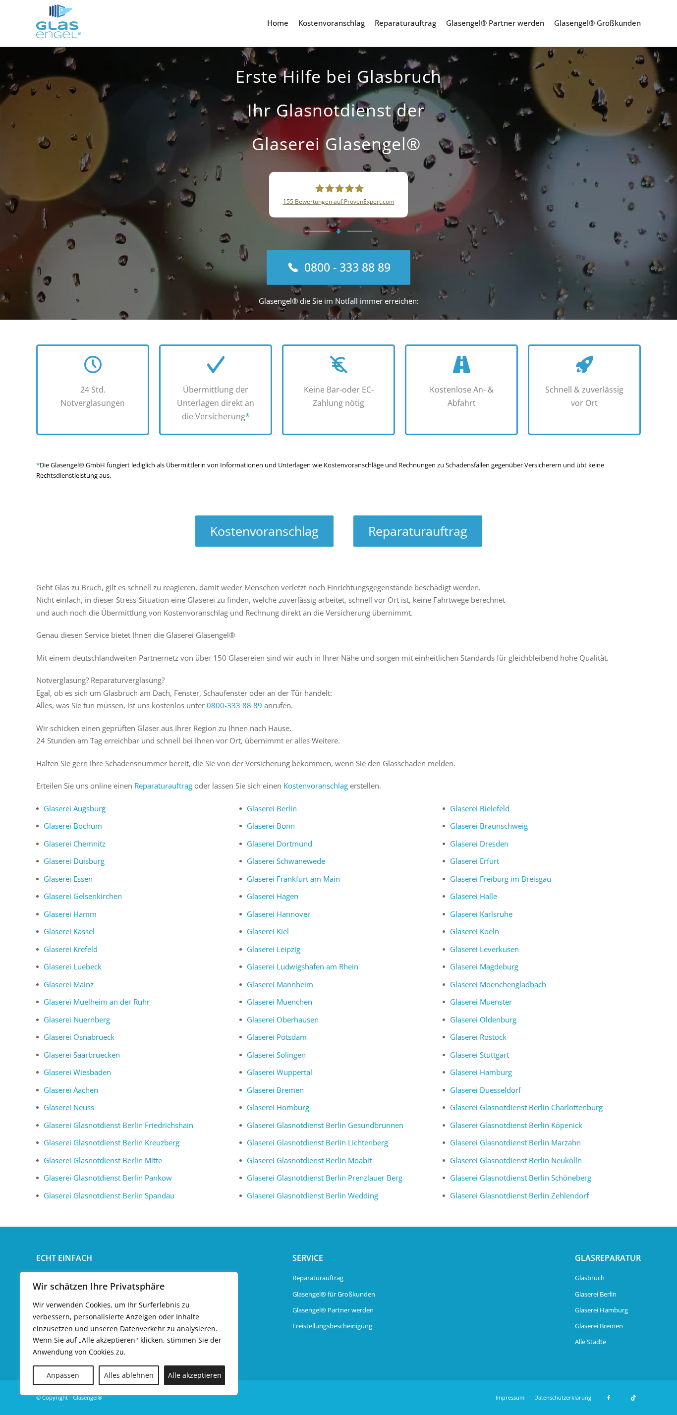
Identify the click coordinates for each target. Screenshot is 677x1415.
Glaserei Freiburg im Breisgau (500, 879)
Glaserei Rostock (478, 1037)
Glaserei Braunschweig (489, 826)
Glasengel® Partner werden (495, 23)
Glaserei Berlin (272, 808)
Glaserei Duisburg (74, 861)
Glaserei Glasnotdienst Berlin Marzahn (515, 1142)
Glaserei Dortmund (279, 844)
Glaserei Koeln (474, 931)
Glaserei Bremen (275, 1090)
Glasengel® (87, 1397)
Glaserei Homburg (278, 1107)
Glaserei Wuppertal (279, 1072)
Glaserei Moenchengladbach (498, 984)
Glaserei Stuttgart (479, 1055)
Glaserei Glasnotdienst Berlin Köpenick (516, 1125)
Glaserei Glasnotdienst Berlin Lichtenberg (317, 1142)
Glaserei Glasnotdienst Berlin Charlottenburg (526, 1107)
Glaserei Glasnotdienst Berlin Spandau (109, 1195)
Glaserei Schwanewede (286, 861)
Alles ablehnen (129, 1375)
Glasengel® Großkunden (597, 23)
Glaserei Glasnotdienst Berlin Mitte (103, 1160)
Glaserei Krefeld (71, 949)
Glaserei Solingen (276, 1055)
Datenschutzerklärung (562, 1397)
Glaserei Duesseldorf (485, 1090)
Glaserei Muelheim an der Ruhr (97, 1002)
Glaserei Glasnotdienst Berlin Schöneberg (520, 1178)
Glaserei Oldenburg (483, 1019)
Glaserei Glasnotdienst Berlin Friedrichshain (118, 1125)
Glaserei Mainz (69, 984)
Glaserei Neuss (69, 1107)
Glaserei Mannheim (280, 984)
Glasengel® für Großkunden (333, 1294)
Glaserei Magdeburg (484, 966)
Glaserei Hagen (272, 896)
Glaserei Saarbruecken (82, 1055)
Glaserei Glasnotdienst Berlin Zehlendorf (519, 1195)
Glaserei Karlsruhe (481, 914)
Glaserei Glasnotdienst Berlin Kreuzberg (111, 1142)
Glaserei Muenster (481, 1002)
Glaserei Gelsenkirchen (83, 896)
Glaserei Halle (473, 896)
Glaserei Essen (68, 879)
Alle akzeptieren (195, 1375)
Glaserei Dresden (479, 844)
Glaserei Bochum (73, 826)
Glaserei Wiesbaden (77, 1072)
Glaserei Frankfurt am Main (293, 879)
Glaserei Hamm (70, 914)
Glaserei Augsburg (75, 808)
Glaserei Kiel (268, 931)
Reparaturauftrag (405, 23)
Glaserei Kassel (69, 931)
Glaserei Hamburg (481, 1072)
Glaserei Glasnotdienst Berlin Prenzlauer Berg (324, 1178)
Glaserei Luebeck (73, 966)
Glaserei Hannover (278, 914)
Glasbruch (590, 1277)
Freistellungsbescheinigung (332, 1325)
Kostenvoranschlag (331, 23)
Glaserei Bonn (271, 826)
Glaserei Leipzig (273, 949)
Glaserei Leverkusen (484, 949)
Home (277, 23)
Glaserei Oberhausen (283, 1019)
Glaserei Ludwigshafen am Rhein (302, 966)
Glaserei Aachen (71, 1090)
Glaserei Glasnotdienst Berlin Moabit (309, 1160)
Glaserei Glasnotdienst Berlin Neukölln (516, 1160)
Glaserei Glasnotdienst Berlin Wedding (312, 1195)
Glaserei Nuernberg (77, 1019)
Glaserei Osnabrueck (79, 1037)
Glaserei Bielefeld (479, 808)
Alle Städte (590, 1341)
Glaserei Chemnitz (75, 844)
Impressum (510, 1397)
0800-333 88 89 (234, 705)
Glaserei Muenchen (279, 1002)
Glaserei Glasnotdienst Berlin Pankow (108, 1178)
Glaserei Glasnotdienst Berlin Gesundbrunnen (325, 1125)
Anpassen (63, 1375)
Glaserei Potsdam (277, 1037)
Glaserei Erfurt (474, 861)
